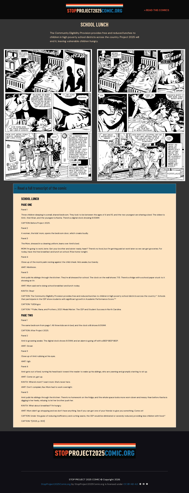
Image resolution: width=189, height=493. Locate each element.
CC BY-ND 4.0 (130, 484)
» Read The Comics (156, 10)
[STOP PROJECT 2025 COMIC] (94, 9)
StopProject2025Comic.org (56, 484)
